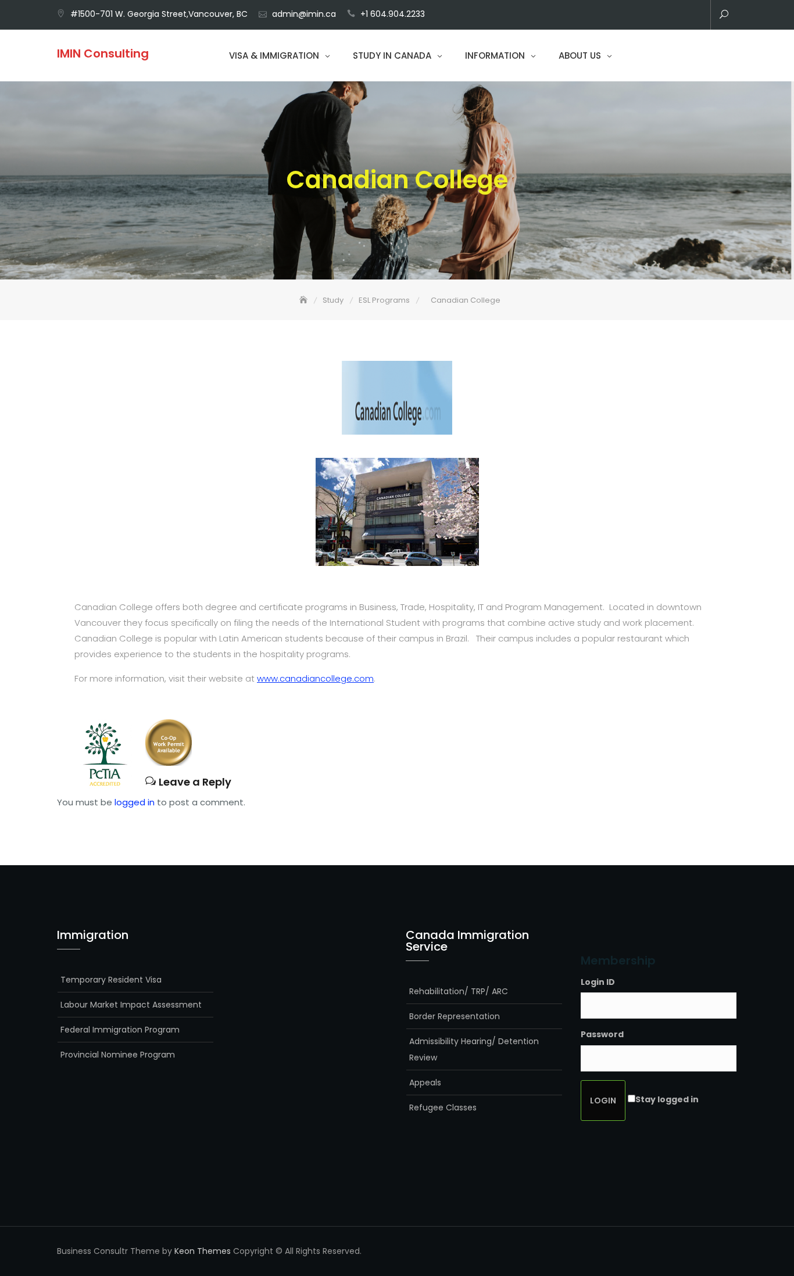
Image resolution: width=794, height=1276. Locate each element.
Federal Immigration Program (120, 1029)
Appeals (425, 1082)
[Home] (305, 300)
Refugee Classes (443, 1107)
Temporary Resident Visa (111, 979)
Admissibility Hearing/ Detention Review (474, 1049)
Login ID (598, 982)
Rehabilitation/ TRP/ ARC (458, 991)
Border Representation (454, 1016)
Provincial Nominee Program (117, 1054)
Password (602, 1034)
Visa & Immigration (274, 55)
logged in (135, 802)
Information (495, 55)
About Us (580, 55)
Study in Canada (392, 55)
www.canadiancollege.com (315, 678)
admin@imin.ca (304, 14)
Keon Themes (202, 1251)
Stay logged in (667, 1099)
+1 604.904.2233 (392, 14)
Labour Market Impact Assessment (131, 1004)
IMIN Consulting (103, 53)
